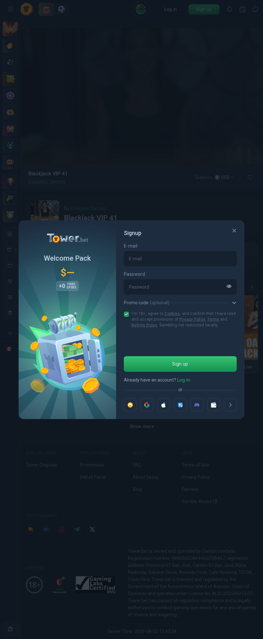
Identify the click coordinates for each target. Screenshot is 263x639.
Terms (213, 319)
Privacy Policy (192, 319)
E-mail (130, 245)
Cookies (172, 313)
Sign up (180, 363)
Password (134, 274)
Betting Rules (144, 325)
